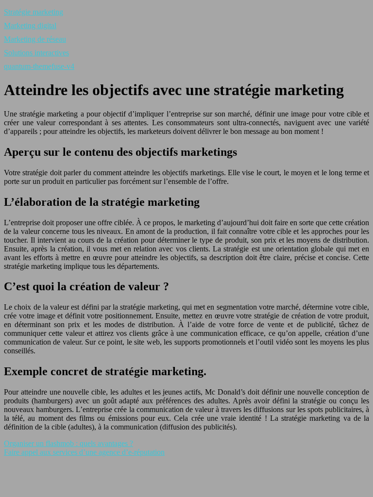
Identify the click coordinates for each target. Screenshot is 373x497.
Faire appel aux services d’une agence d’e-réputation (84, 452)
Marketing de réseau (35, 39)
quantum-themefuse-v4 (39, 66)
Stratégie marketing (33, 12)
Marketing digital (30, 25)
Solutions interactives (36, 53)
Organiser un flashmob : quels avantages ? (68, 443)
